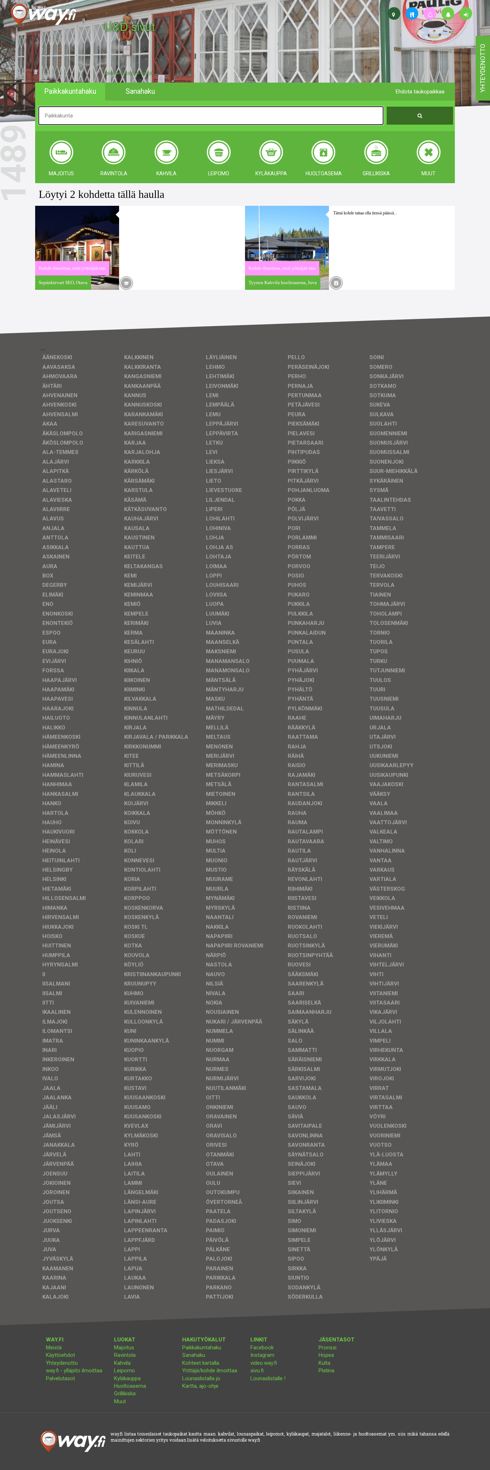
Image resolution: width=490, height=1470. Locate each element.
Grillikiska (125, 1393)
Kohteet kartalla (200, 1363)
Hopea (326, 1355)
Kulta (324, 1363)
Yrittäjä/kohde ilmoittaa (209, 1370)
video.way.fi (263, 1363)
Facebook (262, 1347)
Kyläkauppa (127, 1378)
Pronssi (327, 1347)
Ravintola (125, 1355)
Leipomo (124, 1370)
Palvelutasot (60, 1378)
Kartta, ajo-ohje (200, 1386)
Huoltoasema (130, 1386)
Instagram (262, 1355)
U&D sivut (129, 26)
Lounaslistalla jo (201, 1378)
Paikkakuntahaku (201, 1347)
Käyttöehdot (60, 1355)
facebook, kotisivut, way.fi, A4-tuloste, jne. (129, 73)
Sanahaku (193, 1355)
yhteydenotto (482, 68)
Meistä (54, 1347)
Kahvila (122, 1363)
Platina (326, 1370)
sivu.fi (257, 1370)
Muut (120, 1401)
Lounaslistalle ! (268, 1378)
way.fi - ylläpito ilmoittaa (74, 1370)
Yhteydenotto (62, 1363)
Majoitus (124, 1347)
